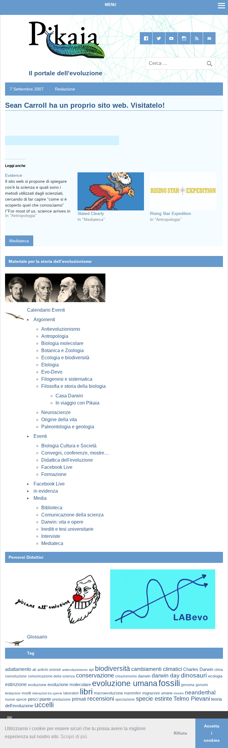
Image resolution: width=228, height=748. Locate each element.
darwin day (166, 675)
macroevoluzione (108, 693)
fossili (169, 683)
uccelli (44, 705)
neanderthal (200, 692)
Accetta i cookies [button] (212, 733)
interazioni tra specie (47, 693)
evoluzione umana (124, 683)
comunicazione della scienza (51, 676)
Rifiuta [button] (180, 733)
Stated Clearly (90, 213)
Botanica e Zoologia (62, 350)
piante (45, 699)
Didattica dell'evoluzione (67, 460)
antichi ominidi (49, 670)
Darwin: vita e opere (62, 521)
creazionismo (126, 676)
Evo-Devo (51, 371)
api (91, 670)
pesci (33, 699)
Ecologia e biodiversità (65, 357)
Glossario (37, 636)
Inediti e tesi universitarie (67, 529)
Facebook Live (56, 467)
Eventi (40, 436)
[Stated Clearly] (110, 191)
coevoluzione (16, 676)
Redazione (65, 89)
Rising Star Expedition (170, 213)
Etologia (50, 364)
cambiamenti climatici (156, 669)
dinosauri (194, 675)
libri (86, 691)
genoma (187, 685)
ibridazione (12, 693)
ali (34, 669)
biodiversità (112, 668)
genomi (202, 685)
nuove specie (16, 699)
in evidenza (46, 491)
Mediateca (19, 240)
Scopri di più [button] (74, 736)
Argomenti (44, 319)
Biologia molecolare (62, 343)
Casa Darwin (69, 395)
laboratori (71, 693)
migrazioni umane (157, 693)
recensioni (100, 698)
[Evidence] (41, 197)
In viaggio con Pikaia (77, 402)
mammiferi (132, 693)
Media (40, 498)
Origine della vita (59, 419)
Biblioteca (51, 507)
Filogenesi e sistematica (66, 379)
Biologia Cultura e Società (68, 445)
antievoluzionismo (75, 670)
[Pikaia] (65, 57)
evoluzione (37, 685)
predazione (61, 699)
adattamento (18, 669)
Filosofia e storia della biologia (73, 386)
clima (218, 670)
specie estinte (154, 698)
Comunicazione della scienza (72, 514)
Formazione (53, 474)
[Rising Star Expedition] (183, 191)
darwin (144, 676)
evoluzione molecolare (69, 684)
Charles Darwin (198, 669)
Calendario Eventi (46, 310)
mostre (179, 693)
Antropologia (54, 336)
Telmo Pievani (191, 698)
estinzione (16, 684)
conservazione (95, 675)
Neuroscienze (56, 412)
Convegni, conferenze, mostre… (75, 452)
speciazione (125, 699)
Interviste (50, 536)
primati (79, 699)
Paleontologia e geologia (67, 426)
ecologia (215, 676)
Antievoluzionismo (60, 329)
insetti (26, 693)
